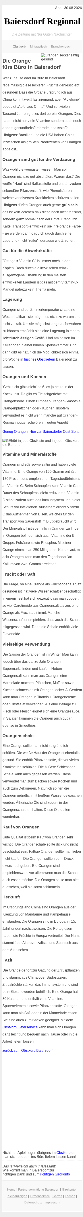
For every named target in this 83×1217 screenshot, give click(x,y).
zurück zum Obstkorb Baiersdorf (27, 1050)
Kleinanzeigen (17, 1196)
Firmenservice (40, 1196)
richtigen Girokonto (55, 1174)
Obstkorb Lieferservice (20, 1027)
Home (11, 1189)
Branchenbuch (61, 46)
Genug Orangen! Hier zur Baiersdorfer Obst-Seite (40, 431)
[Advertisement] (41, 1101)
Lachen (70, 1196)
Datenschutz (33, 1202)
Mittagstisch (38, 46)
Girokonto (69, 1189)
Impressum (52, 1202)
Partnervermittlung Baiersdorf (38, 1189)
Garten (57, 1196)
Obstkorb (63, 1153)
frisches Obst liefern (39, 359)
